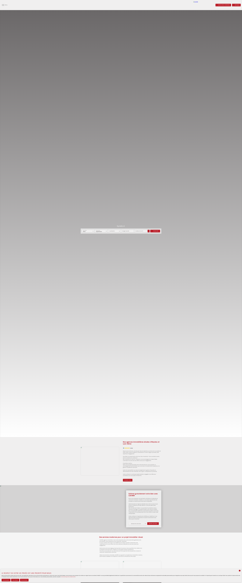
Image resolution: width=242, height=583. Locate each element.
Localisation (112, 231)
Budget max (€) (125, 231)
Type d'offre (85, 230)
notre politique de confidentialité (68, 576)
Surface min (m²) (139, 231)
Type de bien (98, 230)
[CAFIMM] (202, 5)
